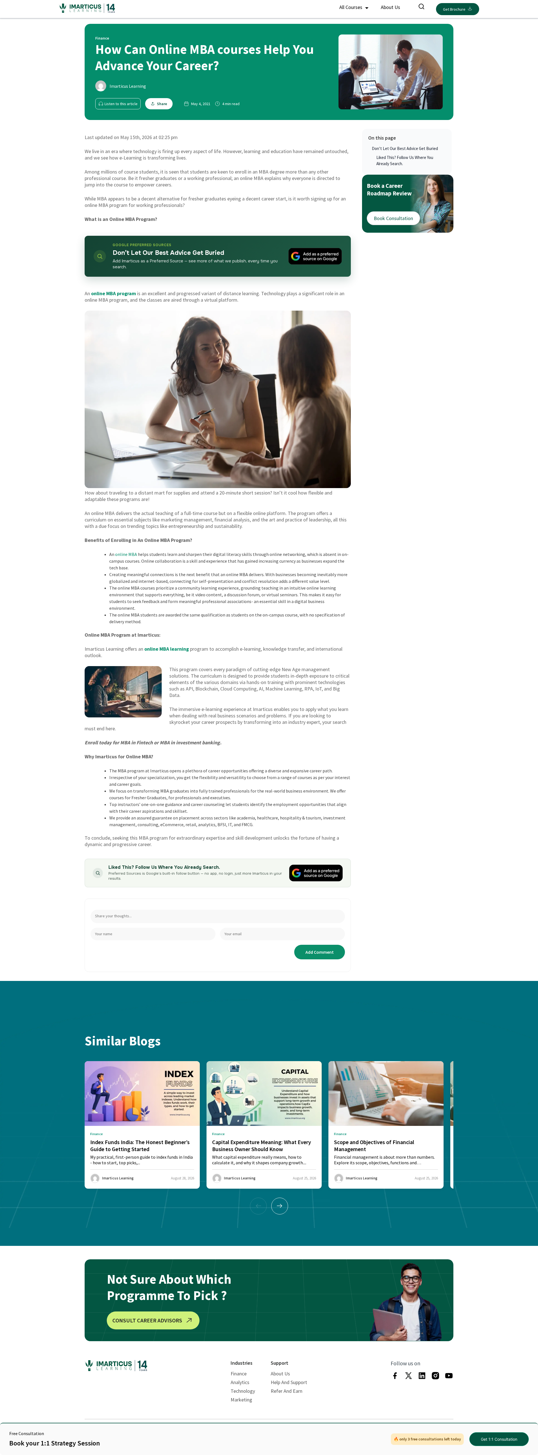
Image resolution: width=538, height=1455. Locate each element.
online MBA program (113, 293)
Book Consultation (393, 218)
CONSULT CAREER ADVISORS (147, 1320)
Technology (243, 1391)
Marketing (241, 1399)
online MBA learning (166, 649)
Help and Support (289, 1382)
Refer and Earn (286, 1391)
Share (162, 103)
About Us (390, 7)
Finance (239, 1373)
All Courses (351, 7)
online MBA (126, 554)
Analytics (240, 1382)
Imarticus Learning (128, 86)
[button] (279, 1206)
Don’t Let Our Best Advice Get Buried (405, 148)
